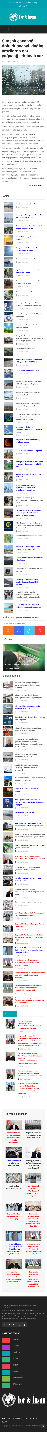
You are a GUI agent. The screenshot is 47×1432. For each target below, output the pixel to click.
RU (24, 6)
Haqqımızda (27, 3)
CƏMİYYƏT (16, 1352)
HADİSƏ (15, 1365)
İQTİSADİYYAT (17, 1384)
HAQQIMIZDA (18, 1418)
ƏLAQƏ (4, 1422)
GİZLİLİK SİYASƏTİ (31, 1418)
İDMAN (15, 1371)
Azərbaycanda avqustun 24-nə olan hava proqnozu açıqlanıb (21, 666)
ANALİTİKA (16, 1339)
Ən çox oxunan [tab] (10, 1014)
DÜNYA (15, 1358)
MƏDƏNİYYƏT (18, 1378)
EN (27, 6)
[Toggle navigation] (5, 29)
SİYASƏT (16, 1346)
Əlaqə (35, 3)
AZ (20, 6)
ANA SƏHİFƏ (6, 1418)
